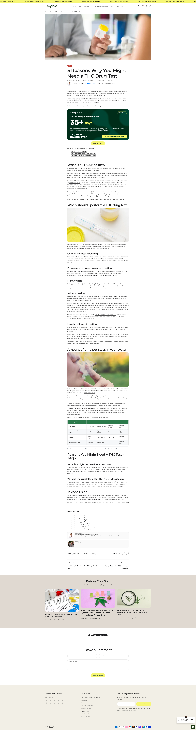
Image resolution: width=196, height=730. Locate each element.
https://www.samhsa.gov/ (79, 517)
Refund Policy (85, 716)
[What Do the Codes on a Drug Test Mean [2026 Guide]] (62, 600)
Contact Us (84, 703)
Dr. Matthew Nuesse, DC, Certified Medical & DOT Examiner (86, 534)
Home (46, 11)
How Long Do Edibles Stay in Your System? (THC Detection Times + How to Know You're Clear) (97, 612)
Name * (71, 656)
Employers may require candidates (78, 271)
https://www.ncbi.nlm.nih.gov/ (80, 523)
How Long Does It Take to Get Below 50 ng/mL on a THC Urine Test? (132, 612)
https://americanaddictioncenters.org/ (83, 527)
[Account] (146, 6)
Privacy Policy (85, 711)
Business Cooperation (87, 705)
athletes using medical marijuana (105, 314)
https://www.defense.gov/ (79, 519)
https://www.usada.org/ (78, 521)
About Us (84, 700)
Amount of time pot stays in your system (83, 155)
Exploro (51, 726)
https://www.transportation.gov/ (81, 529)
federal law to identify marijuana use (97, 275)
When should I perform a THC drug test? (83, 153)
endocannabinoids (89, 392)
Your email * (122, 704)
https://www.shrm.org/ (78, 515)
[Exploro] (51, 6)
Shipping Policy (85, 714)
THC (93, 553)
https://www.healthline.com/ (80, 525)
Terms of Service (86, 708)
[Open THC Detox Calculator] (98, 124)
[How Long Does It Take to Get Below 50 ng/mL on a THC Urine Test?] (134, 598)
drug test (76, 553)
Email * (103, 656)
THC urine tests (88, 173)
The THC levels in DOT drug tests (77, 482)
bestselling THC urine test (96, 499)
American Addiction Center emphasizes (82, 408)
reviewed (85, 553)
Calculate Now (98, 143)
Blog (51, 11)
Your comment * (73, 661)
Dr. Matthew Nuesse (90, 83)
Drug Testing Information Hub (90, 697)
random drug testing (93, 284)
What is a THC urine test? (79, 151)
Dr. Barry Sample (74, 182)
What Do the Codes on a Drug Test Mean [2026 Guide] (61, 615)
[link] (119, 553)
